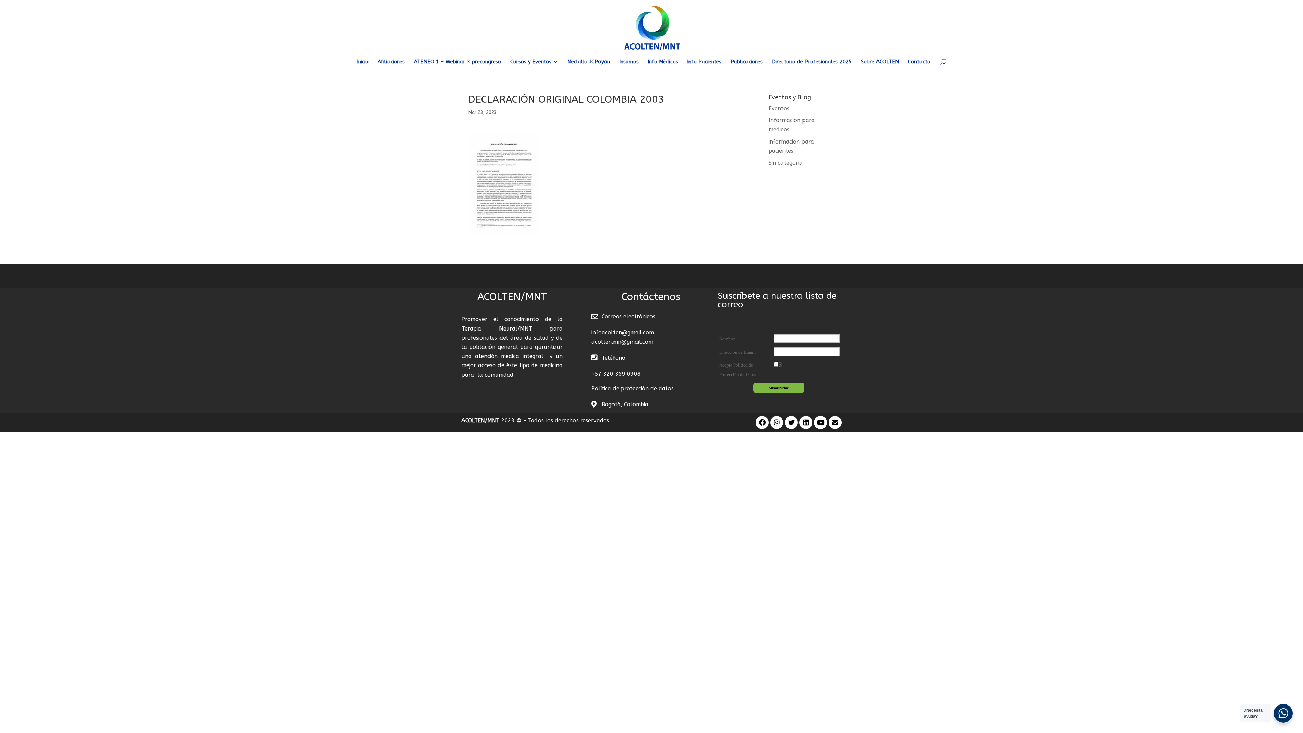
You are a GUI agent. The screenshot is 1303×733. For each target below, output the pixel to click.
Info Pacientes (704, 62)
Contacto (919, 62)
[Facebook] (762, 422)
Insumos (629, 62)
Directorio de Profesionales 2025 (812, 62)
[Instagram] (776, 422)
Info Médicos (663, 62)
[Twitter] (791, 422)
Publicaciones (747, 62)
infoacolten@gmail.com (622, 332)
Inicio (363, 62)
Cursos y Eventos (530, 62)
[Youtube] (820, 422)
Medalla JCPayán (588, 62)
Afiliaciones (391, 62)
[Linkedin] (805, 422)
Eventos (779, 108)
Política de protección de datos (632, 388)
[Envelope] (835, 422)
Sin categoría (786, 162)
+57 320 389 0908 (616, 374)
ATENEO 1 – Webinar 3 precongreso (457, 62)
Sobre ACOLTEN (880, 62)
